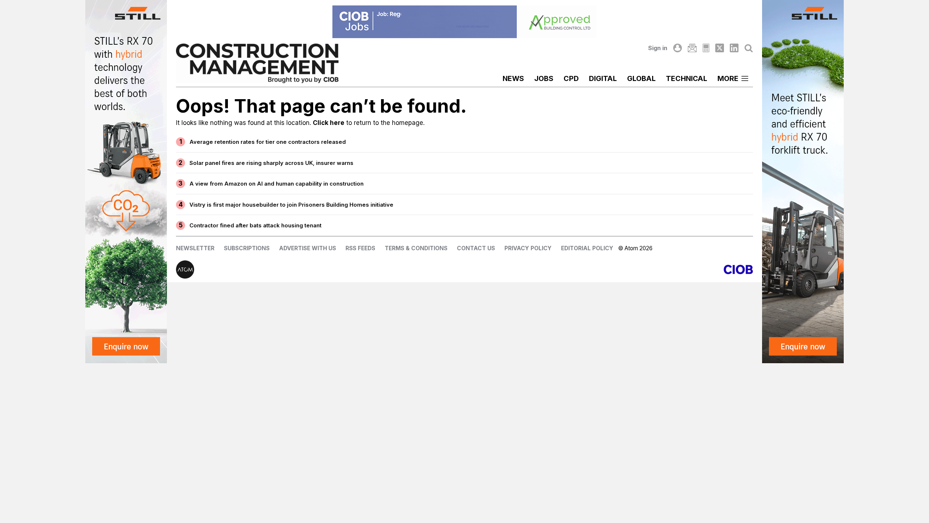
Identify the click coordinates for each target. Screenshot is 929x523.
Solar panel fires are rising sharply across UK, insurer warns (271, 162)
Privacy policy (528, 248)
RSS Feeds (360, 248)
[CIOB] (608, 269)
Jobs (543, 78)
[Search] (748, 48)
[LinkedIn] (734, 48)
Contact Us (476, 248)
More (727, 78)
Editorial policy (587, 248)
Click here (328, 122)
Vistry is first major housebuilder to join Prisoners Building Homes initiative (291, 204)
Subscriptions (247, 248)
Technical (686, 78)
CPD (571, 78)
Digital (603, 78)
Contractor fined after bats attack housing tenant (255, 225)
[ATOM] (320, 269)
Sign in (657, 48)
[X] (719, 48)
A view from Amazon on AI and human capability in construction (276, 183)
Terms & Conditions (416, 248)
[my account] (677, 48)
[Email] (692, 48)
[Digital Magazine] (706, 48)
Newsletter (195, 248)
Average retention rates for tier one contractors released (267, 141)
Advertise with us (307, 248)
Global (641, 78)
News (513, 78)
